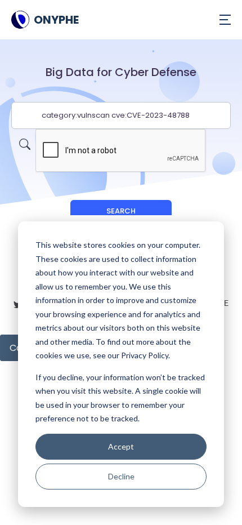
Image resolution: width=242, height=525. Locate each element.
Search (121, 211)
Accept (121, 446)
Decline (121, 476)
